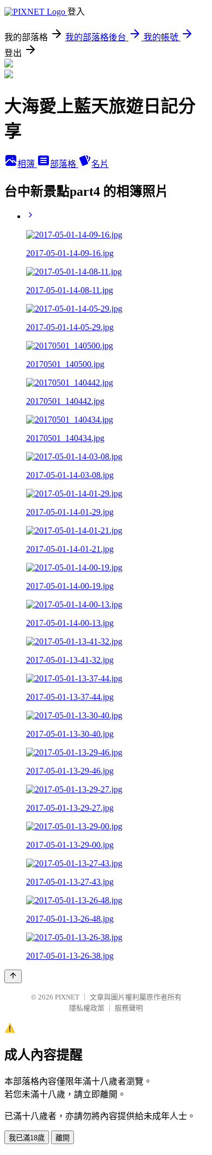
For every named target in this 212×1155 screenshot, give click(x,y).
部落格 (64, 164)
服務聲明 (129, 1008)
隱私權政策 (86, 1008)
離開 (62, 1138)
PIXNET (67, 997)
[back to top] (13, 976)
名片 (100, 164)
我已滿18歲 (27, 1138)
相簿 (27, 164)
